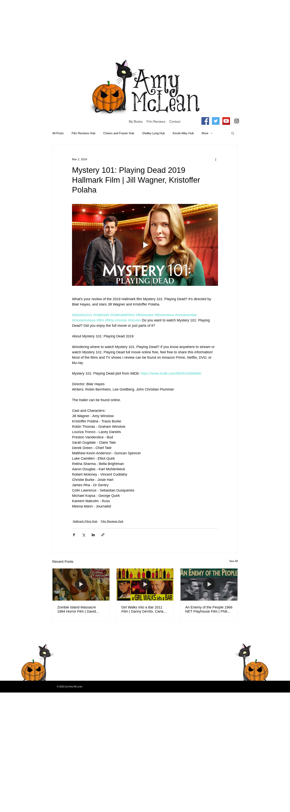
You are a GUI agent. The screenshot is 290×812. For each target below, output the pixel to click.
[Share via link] (103, 535)
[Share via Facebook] (74, 535)
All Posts (58, 133)
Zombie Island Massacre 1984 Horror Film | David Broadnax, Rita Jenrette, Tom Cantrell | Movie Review (80, 609)
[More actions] (215, 159)
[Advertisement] (118, 27)
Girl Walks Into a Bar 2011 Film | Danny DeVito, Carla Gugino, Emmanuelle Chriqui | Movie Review (145, 609)
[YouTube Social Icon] (226, 121)
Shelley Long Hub (153, 133)
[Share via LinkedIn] (93, 535)
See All (233, 561)
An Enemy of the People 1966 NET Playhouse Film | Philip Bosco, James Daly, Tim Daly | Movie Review (208, 609)
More (205, 133)
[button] (233, 133)
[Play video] (145, 245)
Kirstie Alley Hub (183, 133)
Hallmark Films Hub (85, 521)
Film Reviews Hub (83, 133)
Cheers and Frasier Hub (118, 133)
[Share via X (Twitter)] (83, 535)
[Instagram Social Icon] (236, 121)
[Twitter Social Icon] (216, 121)
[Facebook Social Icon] (205, 121)
